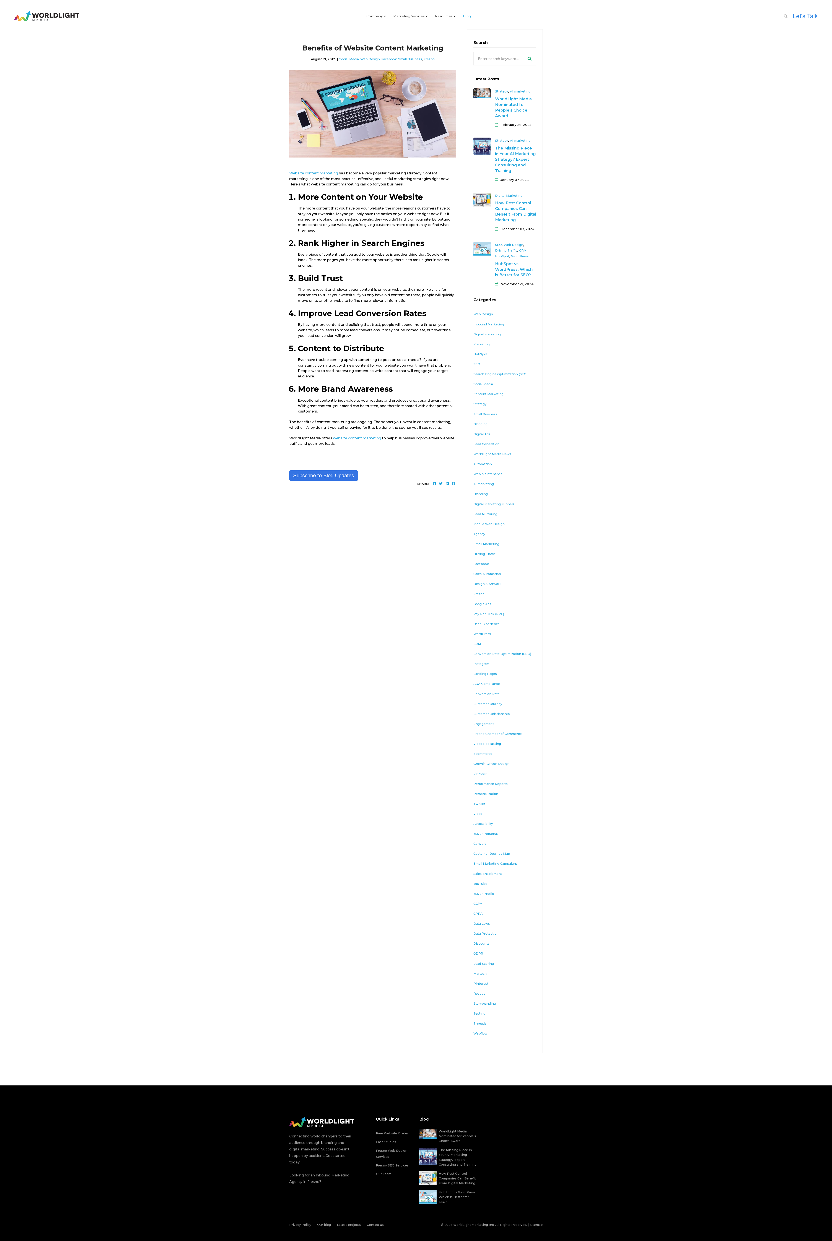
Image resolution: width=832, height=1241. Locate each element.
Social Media (349, 59)
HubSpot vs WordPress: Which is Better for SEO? (514, 270)
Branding (480, 494)
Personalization (485, 794)
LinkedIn (480, 774)
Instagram (481, 664)
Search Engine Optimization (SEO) (500, 374)
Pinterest (480, 984)
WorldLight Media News (492, 454)
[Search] (529, 58)
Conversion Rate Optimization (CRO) (502, 654)
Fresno (429, 59)
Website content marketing (313, 173)
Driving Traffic (506, 250)
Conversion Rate (486, 694)
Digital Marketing (508, 196)
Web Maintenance (487, 474)
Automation (482, 464)
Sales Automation (487, 574)
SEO (498, 245)
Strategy (501, 91)
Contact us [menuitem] (375, 1225)
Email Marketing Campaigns (495, 864)
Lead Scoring (483, 964)
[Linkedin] (447, 483)
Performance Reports (490, 784)
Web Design (370, 59)
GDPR (478, 953)
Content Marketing (488, 394)
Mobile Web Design (489, 524)
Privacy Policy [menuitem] (300, 1225)
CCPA (477, 904)
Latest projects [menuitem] (349, 1225)
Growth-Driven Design (491, 764)
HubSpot (502, 256)
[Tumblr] (453, 483)
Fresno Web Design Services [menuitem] (391, 1154)
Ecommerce (482, 754)
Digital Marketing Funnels (493, 504)
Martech (480, 974)
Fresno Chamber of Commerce (497, 734)
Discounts (481, 943)
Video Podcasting (487, 744)
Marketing (481, 344)
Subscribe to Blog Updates (323, 475)
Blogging (480, 424)
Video (477, 814)
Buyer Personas (486, 834)
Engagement (483, 724)
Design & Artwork (487, 584)
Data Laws (481, 924)
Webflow (480, 1033)
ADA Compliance (486, 684)
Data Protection (486, 934)
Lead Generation (486, 444)
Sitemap (536, 1225)
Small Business (410, 59)
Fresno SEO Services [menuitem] (392, 1165)
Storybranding (484, 1003)
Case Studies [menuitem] (386, 1142)
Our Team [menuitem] (383, 1174)
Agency (479, 534)
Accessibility (483, 824)
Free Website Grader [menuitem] (392, 1133)
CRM (523, 250)
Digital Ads (481, 434)
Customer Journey (487, 704)
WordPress (520, 256)
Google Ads (482, 604)
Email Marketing (486, 544)
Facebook (389, 59)
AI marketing (520, 91)
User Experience (486, 624)
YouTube (480, 884)
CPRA (478, 914)
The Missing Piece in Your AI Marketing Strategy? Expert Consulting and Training (515, 159)
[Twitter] (441, 483)
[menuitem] (376, 16)
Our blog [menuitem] (324, 1225)
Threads (479, 1023)
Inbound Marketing (488, 324)
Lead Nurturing (485, 514)
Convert (479, 844)
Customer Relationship (491, 714)
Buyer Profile (483, 894)
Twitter (479, 804)
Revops (479, 994)
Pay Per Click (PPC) (488, 614)
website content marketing (357, 438)
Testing (479, 1013)
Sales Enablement (487, 874)
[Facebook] (434, 483)
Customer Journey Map (491, 854)
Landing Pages (485, 674)
